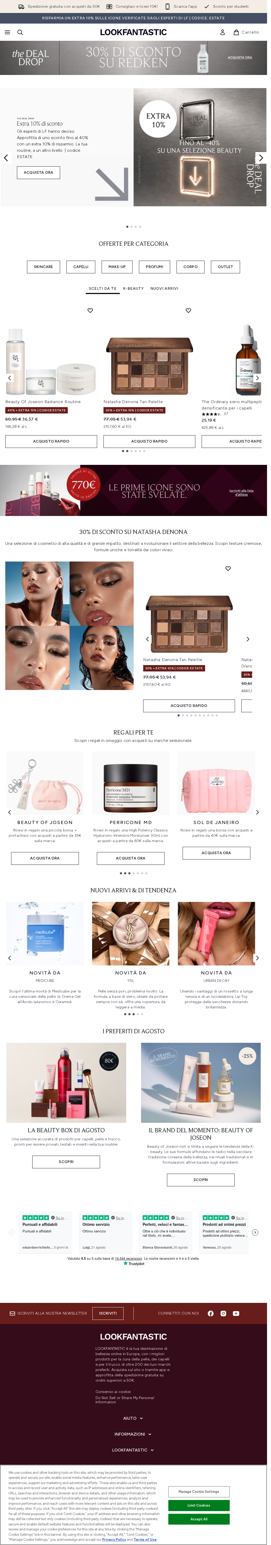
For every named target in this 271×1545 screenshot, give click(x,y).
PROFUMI (154, 267)
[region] (133, 1505)
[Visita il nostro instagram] (223, 1313)
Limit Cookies (199, 1505)
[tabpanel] (133, 378)
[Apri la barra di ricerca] (20, 32)
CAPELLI (80, 267)
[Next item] (257, 378)
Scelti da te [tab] (103, 288)
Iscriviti (108, 1313)
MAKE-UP (117, 267)
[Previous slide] (6, 158)
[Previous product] (147, 639)
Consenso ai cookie (113, 1392)
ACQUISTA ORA (38, 172)
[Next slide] (261, 158)
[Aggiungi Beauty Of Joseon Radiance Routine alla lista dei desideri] (90, 310)
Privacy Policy (114, 1540)
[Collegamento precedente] (9, 812)
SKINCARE (43, 267)
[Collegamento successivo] (257, 812)
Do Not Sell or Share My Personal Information (125, 1400)
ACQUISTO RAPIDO (51, 441)
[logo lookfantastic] (134, 32)
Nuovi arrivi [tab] (164, 288)
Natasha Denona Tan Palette (133, 401)
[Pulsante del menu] (7, 32)
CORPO (190, 267)
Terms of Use (145, 1540)
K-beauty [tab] (133, 288)
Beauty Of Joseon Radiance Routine (43, 401)
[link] (222, 32)
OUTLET (225, 267)
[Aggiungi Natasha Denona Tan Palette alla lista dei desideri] (188, 310)
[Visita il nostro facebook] (210, 1313)
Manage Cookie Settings (199, 1492)
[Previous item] (9, 378)
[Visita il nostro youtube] (236, 1313)
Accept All (199, 1519)
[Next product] (248, 639)
